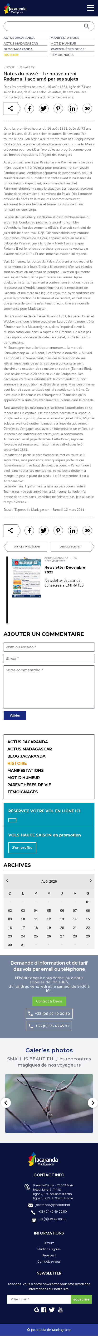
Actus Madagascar (21, 43)
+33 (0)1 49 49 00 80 (52, 1014)
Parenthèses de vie (67, 49)
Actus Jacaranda (19, 38)
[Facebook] (29, 108)
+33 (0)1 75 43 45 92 (52, 1026)
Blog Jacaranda (18, 49)
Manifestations (65, 38)
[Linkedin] (58, 108)
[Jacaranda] (15, 6)
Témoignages (62, 55)
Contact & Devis (49, 1001)
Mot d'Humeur (63, 43)
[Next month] (90, 881)
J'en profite (22, 847)
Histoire (11, 55)
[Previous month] (7, 881)
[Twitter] (44, 108)
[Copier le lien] (87, 108)
